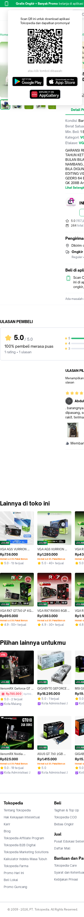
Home (4, 34)
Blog (7, 831)
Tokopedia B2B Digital (20, 845)
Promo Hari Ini (14, 873)
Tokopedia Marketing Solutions (26, 852)
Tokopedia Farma (16, 866)
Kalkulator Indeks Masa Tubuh (25, 859)
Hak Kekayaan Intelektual (22, 817)
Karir (7, 824)
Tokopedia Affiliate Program (24, 838)
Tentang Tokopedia (17, 810)
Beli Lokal (11, 880)
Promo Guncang (15, 887)
